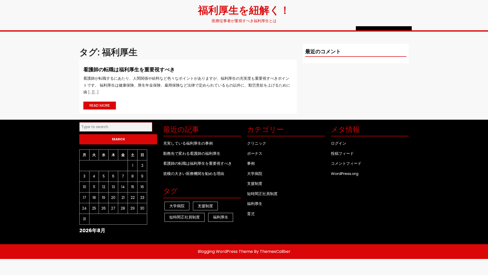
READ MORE (102, 105)
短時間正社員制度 (184, 217)
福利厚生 (220, 217)
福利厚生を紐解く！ (244, 9)
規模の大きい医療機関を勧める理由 (193, 173)
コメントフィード (346, 163)
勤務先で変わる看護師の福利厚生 (191, 153)
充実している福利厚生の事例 (188, 143)
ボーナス (254, 153)
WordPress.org (344, 173)
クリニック (256, 143)
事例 (251, 163)
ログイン (338, 143)
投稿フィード (342, 153)
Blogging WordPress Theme (225, 251)
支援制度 (205, 206)
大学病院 (177, 206)
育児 (251, 213)
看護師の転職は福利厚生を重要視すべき (129, 69)
